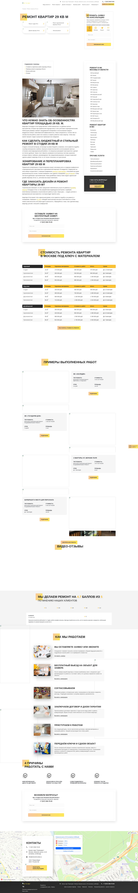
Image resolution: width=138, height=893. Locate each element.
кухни (67, 173)
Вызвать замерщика (60, 678)
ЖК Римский (93, 97)
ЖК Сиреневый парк (95, 99)
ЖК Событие (93, 92)
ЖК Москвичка (94, 85)
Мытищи (92, 142)
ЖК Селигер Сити (95, 101)
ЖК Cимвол (93, 87)
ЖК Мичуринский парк (96, 108)
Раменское (93, 149)
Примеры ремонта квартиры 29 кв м (35, 69)
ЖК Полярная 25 (94, 118)
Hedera (53, 887)
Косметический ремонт (96, 171)
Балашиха (93, 130)
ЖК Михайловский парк (96, 120)
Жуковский (93, 135)
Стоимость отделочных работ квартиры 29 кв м (38, 66)
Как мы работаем (30, 71)
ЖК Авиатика (93, 104)
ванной (72, 173)
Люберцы (93, 139)
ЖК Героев (93, 80)
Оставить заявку (59, 656)
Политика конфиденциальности (29, 889)
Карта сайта (25, 891)
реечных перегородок (59, 171)
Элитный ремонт (94, 159)
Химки (92, 151)
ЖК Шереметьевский (96, 94)
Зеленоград (93, 132)
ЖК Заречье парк (95, 106)
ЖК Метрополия (94, 82)
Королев (92, 144)
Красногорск (93, 137)
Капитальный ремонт (96, 163)
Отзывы (28, 73)
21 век (39, 199)
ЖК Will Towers (94, 116)
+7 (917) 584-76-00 (34, 847)
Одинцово (93, 146)
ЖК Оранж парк (94, 111)
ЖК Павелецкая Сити (96, 113)
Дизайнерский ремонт (96, 161)
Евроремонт (93, 168)
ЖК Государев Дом (95, 77)
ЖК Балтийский (94, 73)
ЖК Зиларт (93, 75)
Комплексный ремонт (96, 166)
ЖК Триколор (93, 89)
